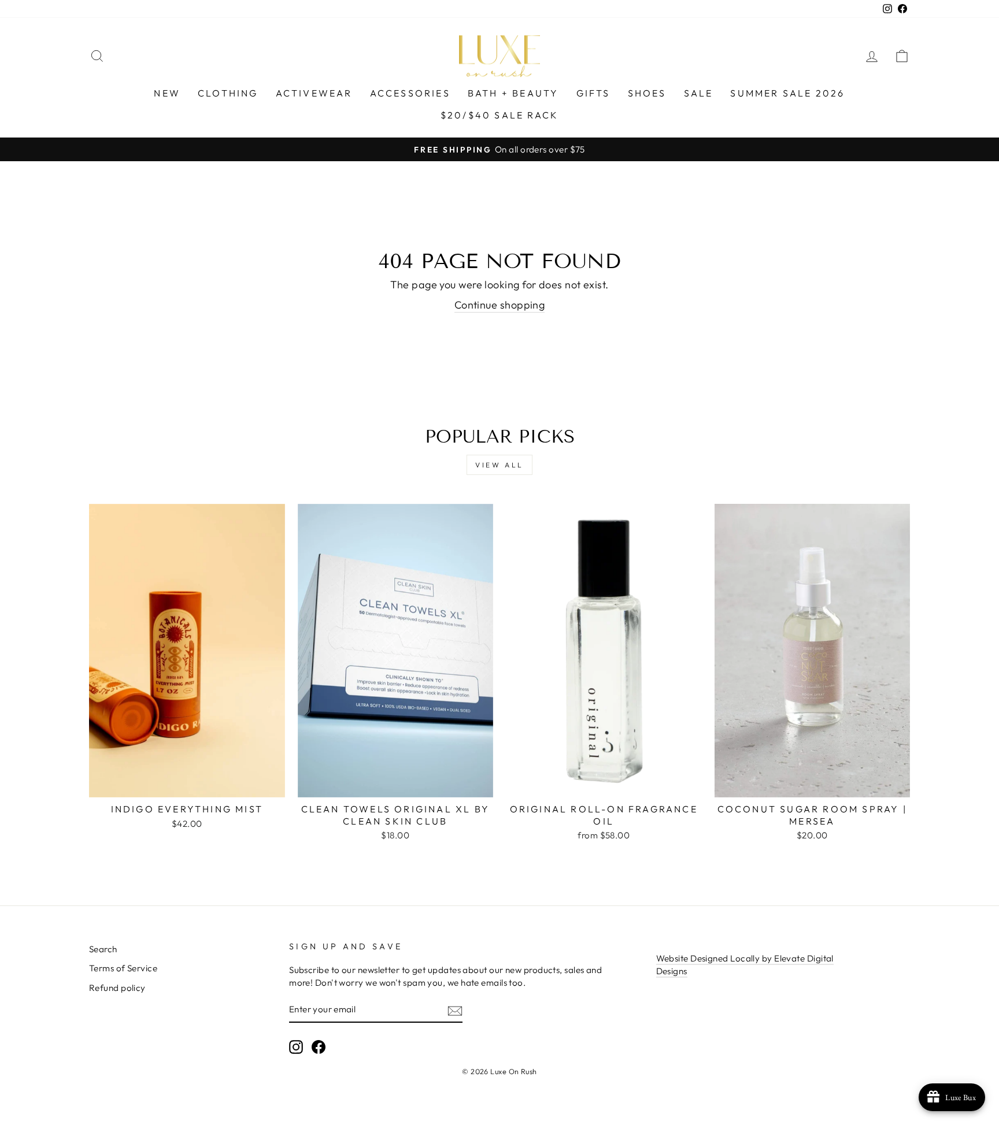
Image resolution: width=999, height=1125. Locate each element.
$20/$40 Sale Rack (499, 115)
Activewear (314, 93)
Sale (698, 93)
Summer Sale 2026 (787, 93)
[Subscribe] (454, 1010)
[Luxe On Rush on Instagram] (296, 1047)
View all (499, 465)
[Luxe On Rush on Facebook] (318, 1047)
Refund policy (117, 987)
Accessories (410, 93)
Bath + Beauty (513, 93)
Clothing (228, 93)
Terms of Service (123, 968)
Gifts (593, 93)
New (167, 93)
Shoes (647, 93)
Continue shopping (499, 304)
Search (103, 949)
